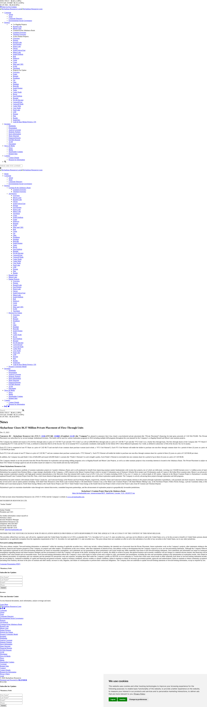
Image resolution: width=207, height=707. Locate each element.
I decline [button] (122, 699)
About (11, 14)
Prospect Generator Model (18, 366)
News (11, 148)
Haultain (16, 84)
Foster (15, 74)
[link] (139, 694)
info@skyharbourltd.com (13, 529)
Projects (7, 22)
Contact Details (14, 158)
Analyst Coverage (15, 130)
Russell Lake (17, 26)
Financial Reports (15, 138)
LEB (14, 112)
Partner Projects (14, 279)
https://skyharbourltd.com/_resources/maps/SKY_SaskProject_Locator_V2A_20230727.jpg (103, 493)
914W (15, 66)
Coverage (3, 664)
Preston (15, 40)
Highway (16, 58)
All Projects (13, 194)
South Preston (17, 88)
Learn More (4, 604)
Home (6, 174)
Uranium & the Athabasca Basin (20, 188)
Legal (2, 676)
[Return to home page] (21, 9)
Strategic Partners (14, 132)
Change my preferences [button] (138, 699)
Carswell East (17, 102)
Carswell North (18, 104)
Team (10, 17)
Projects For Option (15, 313)
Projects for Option (6, 632)
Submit (3, 588)
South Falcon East (19, 50)
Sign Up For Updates (9, 7)
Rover (15, 94)
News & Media (9, 146)
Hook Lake (17, 46)
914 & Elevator (18, 100)
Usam (15, 62)
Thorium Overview (19, 34)
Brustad (15, 98)
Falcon (15, 48)
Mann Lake (17, 52)
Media (11, 150)
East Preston (17, 44)
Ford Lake (16, 110)
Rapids (15, 118)
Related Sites (13, 154)
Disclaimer (12, 144)
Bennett (15, 76)
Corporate (7, 13)
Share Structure (14, 136)
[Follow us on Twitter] (8, 406)
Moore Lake (17, 28)
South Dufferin (18, 54)
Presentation (13, 128)
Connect (7, 156)
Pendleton (16, 78)
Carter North (17, 92)
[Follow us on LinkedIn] (5, 406)
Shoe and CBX (18, 64)
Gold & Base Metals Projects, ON (24, 122)
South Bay (16, 120)
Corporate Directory (15, 18)
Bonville (16, 86)
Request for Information (17, 160)
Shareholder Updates (16, 152)
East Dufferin (17, 96)
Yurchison (16, 68)
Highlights (12, 126)
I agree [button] (112, 699)
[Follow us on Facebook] (6, 406)
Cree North (17, 108)
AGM (11, 142)
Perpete (15, 114)
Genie (15, 60)
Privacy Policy (139, 694)
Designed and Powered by (13, 680)
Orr (14, 80)
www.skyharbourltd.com (75, 497)
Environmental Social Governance (20, 21)
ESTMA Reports (14, 140)
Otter (14, 82)
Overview (16, 38)
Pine (14, 116)
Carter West (17, 106)
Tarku (15, 90)
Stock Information (15, 134)
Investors (7, 124)
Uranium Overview (19, 32)
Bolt (14, 56)
